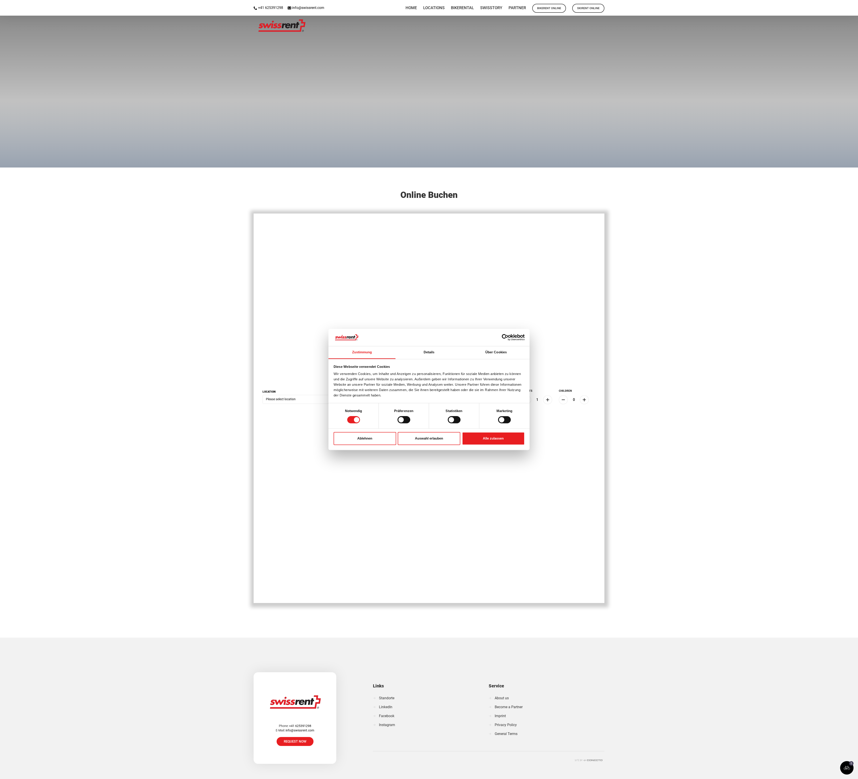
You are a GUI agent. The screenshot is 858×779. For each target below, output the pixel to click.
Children (565, 390)
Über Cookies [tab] (496, 352)
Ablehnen (364, 438)
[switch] (403, 419)
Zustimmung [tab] (362, 352)
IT (852, 5)
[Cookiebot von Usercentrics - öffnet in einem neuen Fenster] (505, 337)
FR (841, 5)
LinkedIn (385, 707)
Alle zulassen (493, 438)
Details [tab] (429, 352)
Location (269, 391)
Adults (527, 390)
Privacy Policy (506, 725)
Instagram (387, 725)
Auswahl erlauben (429, 438)
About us (502, 698)
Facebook (386, 716)
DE (829, 5)
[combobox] (302, 399)
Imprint (500, 716)
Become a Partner (509, 707)
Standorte (386, 698)
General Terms (506, 734)
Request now (295, 741)
